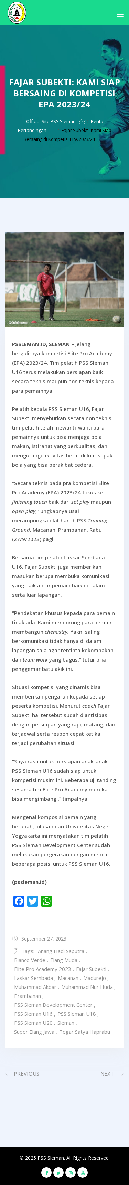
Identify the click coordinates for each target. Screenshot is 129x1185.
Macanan (68, 977)
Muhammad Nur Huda (87, 986)
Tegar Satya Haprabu (84, 1031)
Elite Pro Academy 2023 (42, 968)
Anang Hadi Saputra (61, 950)
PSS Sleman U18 (76, 1013)
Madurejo (94, 977)
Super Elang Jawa (34, 1031)
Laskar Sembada (33, 977)
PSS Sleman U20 (33, 1022)
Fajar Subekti (91, 968)
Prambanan (27, 995)
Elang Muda (63, 959)
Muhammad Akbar (35, 986)
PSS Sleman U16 (33, 1013)
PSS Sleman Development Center (53, 1004)
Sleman (65, 1022)
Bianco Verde (29, 959)
